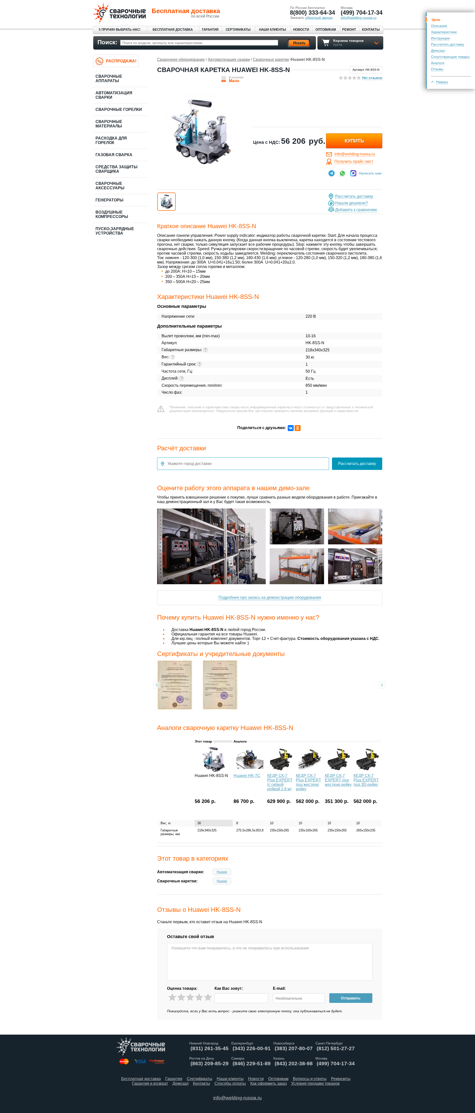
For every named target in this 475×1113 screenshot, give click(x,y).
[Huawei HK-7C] (249, 770)
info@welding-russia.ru (354, 154)
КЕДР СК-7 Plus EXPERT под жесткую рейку (308, 782)
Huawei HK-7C (247, 776)
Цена (436, 20)
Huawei (222, 872)
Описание (439, 26)
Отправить (350, 998)
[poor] (181, 997)
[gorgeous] (208, 997)
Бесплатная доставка (173, 29)
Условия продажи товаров (315, 1083)
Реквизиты (341, 1079)
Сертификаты (238, 29)
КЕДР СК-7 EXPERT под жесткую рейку (338, 780)
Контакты (371, 29)
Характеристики (444, 32)
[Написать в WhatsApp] (342, 173)
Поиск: (107, 42)
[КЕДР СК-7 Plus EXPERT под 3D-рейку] (367, 770)
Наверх (442, 82)
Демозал (438, 50)
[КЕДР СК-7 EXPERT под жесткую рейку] (339, 770)
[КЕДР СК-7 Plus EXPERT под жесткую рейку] (310, 770)
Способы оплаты (230, 1083)
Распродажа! (121, 61)
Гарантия (210, 29)
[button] (166, 202)
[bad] (172, 997)
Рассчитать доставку (447, 44)
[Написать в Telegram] (331, 173)
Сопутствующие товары (450, 57)
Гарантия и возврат (150, 1083)
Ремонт (349, 29)
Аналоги (437, 63)
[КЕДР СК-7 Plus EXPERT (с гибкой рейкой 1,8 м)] (281, 770)
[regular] (190, 997)
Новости (301, 29)
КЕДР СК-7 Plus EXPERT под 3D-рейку (366, 780)
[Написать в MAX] (353, 173)
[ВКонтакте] (291, 428)
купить (354, 141)
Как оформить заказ (268, 1083)
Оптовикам (325, 29)
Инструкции (440, 38)
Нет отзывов (372, 78)
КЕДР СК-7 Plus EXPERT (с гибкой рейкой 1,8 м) (279, 782)
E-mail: (279, 988)
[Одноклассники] (298, 428)
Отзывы (437, 69)
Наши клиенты (272, 29)
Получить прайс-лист (353, 161)
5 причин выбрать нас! (119, 29)
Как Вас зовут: (228, 988)
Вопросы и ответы (310, 1079)
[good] (199, 997)
